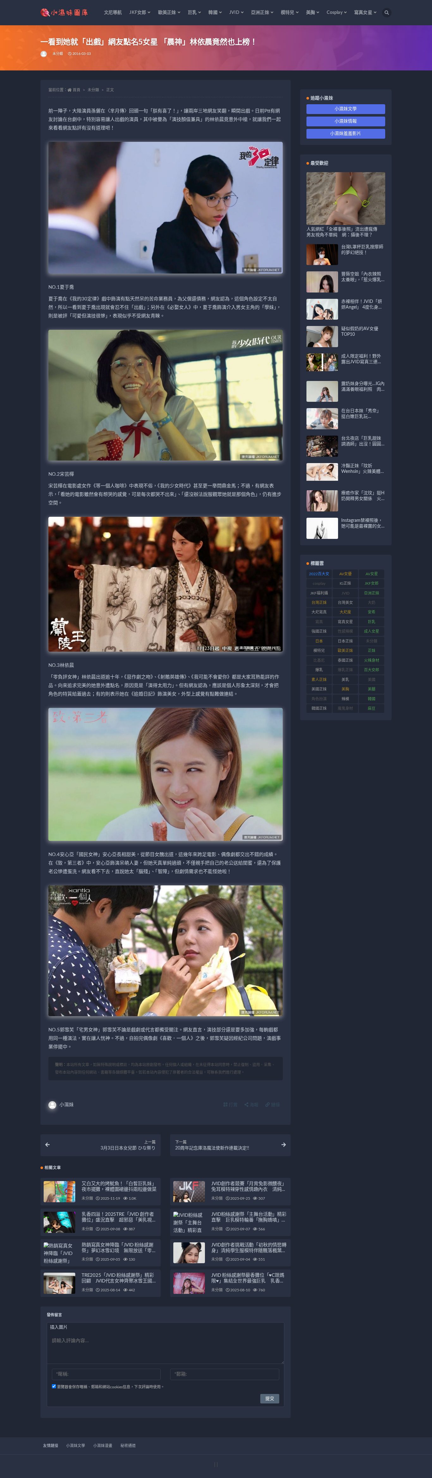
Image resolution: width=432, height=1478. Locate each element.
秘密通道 (128, 1446)
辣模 (345, 699)
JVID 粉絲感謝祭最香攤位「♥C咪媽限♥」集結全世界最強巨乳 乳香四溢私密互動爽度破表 (247, 1281)
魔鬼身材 (345, 708)
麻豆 (371, 708)
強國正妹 (319, 631)
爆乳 (319, 670)
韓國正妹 (319, 708)
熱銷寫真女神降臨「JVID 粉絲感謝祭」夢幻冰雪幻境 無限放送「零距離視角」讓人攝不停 (119, 1251)
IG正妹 (345, 583)
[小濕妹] (44, 54)
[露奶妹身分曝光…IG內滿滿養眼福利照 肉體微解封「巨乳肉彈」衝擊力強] (322, 400)
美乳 (345, 680)
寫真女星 (345, 622)
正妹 (371, 651)
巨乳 (371, 622)
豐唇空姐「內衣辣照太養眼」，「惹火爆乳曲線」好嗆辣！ (361, 280)
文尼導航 (113, 12)
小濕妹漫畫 (102, 1446)
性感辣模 (345, 631)
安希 (371, 612)
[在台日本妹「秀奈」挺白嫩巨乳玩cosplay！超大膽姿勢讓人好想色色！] (322, 428)
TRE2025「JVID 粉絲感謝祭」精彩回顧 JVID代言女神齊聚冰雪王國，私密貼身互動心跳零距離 (119, 1281)
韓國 (371, 699)
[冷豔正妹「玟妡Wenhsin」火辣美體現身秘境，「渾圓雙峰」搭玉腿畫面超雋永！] (322, 472)
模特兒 (319, 651)
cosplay (319, 583)
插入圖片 (59, 1327)
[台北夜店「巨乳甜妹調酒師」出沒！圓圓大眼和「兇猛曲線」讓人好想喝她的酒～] (322, 455)
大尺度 (345, 612)
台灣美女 (345, 603)
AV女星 (372, 574)
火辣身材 (371, 660)
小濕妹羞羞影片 (345, 133)
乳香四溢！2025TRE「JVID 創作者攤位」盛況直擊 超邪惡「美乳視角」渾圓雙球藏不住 (118, 1220)
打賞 (232, 1105)
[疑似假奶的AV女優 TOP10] (322, 344)
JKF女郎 (372, 583)
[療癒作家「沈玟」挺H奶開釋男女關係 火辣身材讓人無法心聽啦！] (322, 506)
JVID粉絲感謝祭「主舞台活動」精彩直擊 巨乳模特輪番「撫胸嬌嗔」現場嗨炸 (248, 1220)
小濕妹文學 (346, 109)
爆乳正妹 (345, 670)
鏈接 (275, 1105)
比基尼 (319, 660)
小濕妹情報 (346, 121)
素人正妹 (319, 680)
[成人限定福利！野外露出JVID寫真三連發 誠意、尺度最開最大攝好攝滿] (322, 362)
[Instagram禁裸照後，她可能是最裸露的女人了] (322, 533)
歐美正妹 (345, 651)
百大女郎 (371, 670)
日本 (319, 641)
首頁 (76, 90)
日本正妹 (345, 641)
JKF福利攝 (319, 593)
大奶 (371, 603)
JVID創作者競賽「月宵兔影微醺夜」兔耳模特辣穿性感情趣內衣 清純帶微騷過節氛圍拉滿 (248, 1189)
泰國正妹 (345, 660)
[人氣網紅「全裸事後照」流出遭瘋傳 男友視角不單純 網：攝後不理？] (345, 221)
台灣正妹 (319, 603)
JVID (345, 593)
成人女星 (371, 631)
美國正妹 (319, 689)
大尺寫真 (319, 612)
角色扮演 (319, 699)
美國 (371, 680)
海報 (253, 1105)
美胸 (345, 689)
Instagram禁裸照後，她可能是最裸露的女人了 (362, 526)
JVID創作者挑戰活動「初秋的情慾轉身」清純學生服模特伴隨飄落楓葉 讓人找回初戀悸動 (248, 1251)
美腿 (371, 689)
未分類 (57, 54)
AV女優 (345, 574)
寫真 (319, 622)
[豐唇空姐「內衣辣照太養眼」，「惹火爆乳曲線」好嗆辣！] (322, 290)
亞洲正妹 (371, 593)
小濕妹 (66, 1104)
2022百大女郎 (319, 575)
